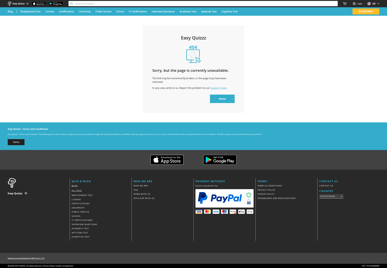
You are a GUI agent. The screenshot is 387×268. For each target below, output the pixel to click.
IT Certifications (138, 11)
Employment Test (30, 11)
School (120, 11)
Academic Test (188, 11)
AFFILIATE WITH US (144, 198)
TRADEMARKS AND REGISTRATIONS (276, 198)
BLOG (75, 185)
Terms (16, 142)
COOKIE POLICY (266, 194)
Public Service (103, 11)
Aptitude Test (209, 11)
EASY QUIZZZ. (20, 266)
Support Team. (218, 88)
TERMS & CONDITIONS (269, 185)
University (85, 11)
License (49, 11)
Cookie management (64, 266)
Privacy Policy (48, 266)
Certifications (66, 11)
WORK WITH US (141, 194)
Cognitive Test (229, 11)
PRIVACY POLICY (266, 190)
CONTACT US (326, 185)
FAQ (135, 190)
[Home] (39, 183)
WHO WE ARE (140, 185)
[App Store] (39, 4)
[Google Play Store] (56, 4)
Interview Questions (163, 11)
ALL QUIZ (77, 190)
